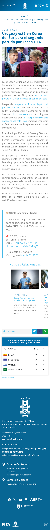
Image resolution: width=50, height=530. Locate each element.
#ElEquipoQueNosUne (24, 243)
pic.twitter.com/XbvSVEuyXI (22, 246)
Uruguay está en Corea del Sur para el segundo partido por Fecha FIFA (25, 21)
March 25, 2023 (29, 255)
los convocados (22, 114)
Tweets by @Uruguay (8, 377)
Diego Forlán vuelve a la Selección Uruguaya (24, 299)
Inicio (23, 16)
